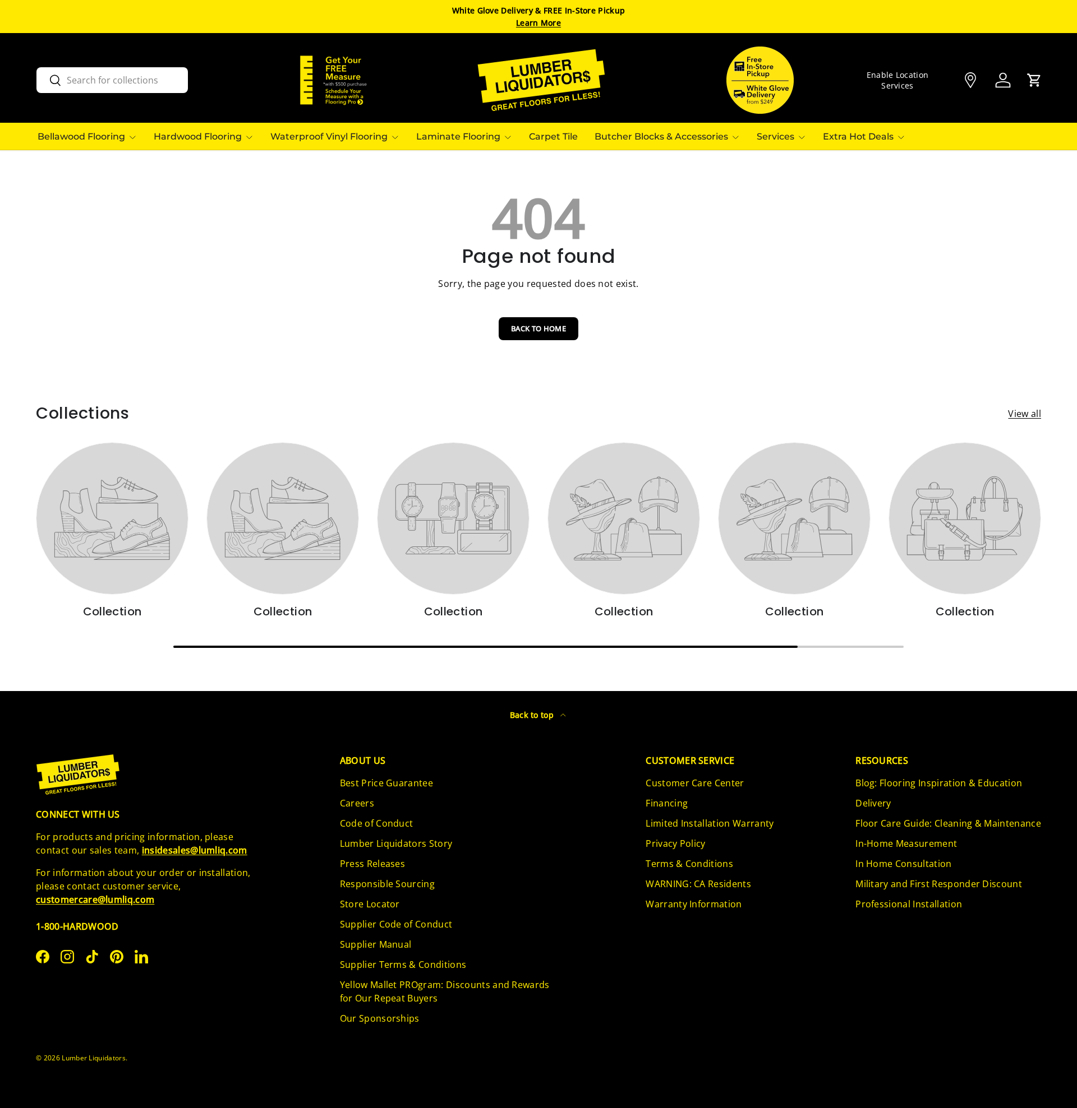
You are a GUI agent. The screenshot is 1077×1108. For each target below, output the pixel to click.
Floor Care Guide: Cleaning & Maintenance (948, 823)
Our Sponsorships (380, 1018)
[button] (1034, 80)
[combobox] (112, 80)
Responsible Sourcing (387, 884)
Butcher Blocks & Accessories (661, 136)
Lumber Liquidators (94, 1058)
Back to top (533, 715)
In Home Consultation (903, 863)
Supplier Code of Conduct (396, 924)
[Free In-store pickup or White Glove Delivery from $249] (760, 80)
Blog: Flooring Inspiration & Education (938, 783)
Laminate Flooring (458, 136)
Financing (667, 803)
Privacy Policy (675, 843)
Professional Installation (908, 904)
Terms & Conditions (689, 863)
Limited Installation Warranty (710, 823)
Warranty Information (694, 904)
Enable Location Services (898, 80)
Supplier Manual (376, 944)
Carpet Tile (553, 136)
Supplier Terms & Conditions (403, 964)
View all (1024, 413)
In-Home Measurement (906, 843)
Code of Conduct (376, 823)
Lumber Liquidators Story (396, 843)
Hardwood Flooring (198, 136)
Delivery (873, 803)
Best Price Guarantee (386, 783)
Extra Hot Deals (858, 136)
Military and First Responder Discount (938, 884)
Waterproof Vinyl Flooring (329, 136)
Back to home (538, 328)
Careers (357, 803)
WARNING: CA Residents (698, 884)
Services (775, 136)
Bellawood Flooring (81, 136)
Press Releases (372, 863)
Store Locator (370, 904)
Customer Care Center (695, 783)
